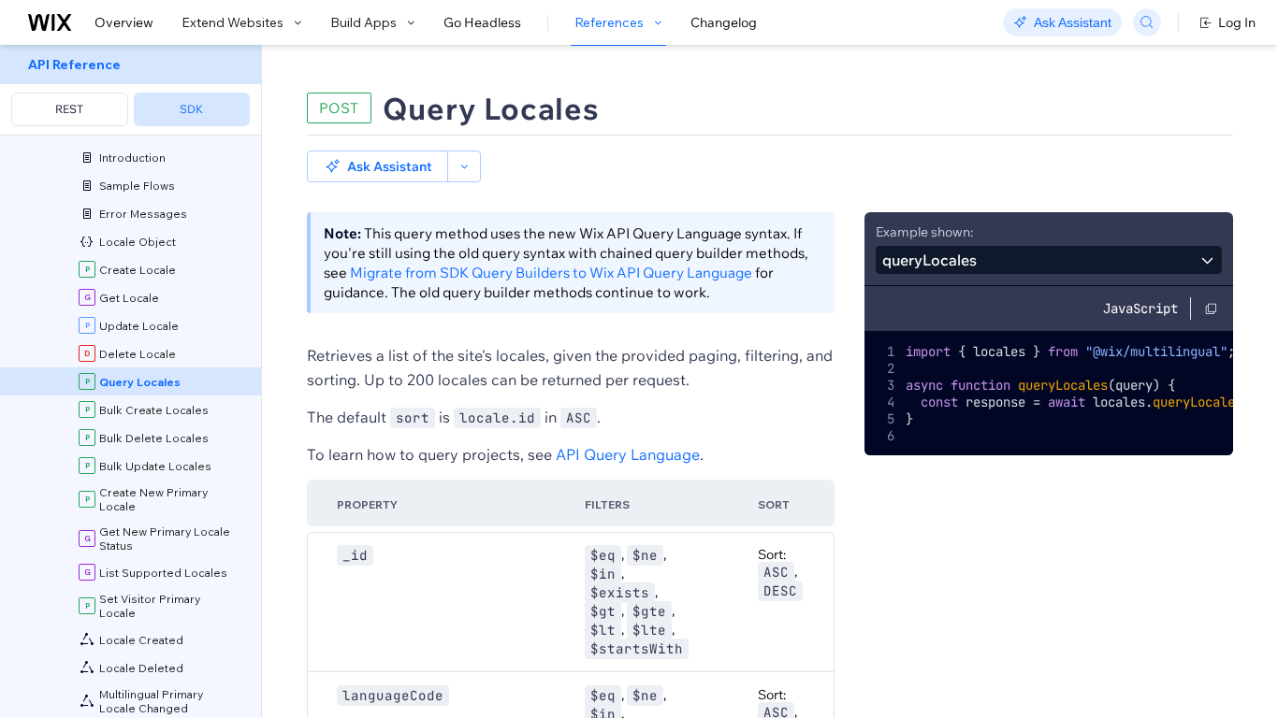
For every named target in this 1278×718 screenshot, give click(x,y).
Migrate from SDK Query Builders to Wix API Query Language (551, 272)
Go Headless (482, 22)
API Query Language (628, 454)
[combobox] (1049, 260)
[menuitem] (130, 90)
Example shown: (924, 231)
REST (69, 109)
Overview (123, 22)
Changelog (723, 22)
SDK (191, 109)
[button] (377, 166)
